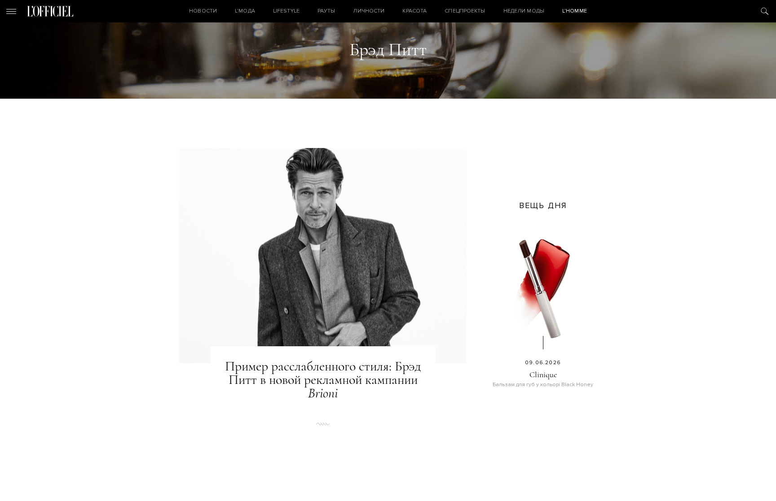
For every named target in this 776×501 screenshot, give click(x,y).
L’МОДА (245, 11)
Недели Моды (523, 11)
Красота (414, 11)
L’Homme (574, 11)
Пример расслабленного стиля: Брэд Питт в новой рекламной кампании (323, 380)
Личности (368, 11)
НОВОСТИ (203, 11)
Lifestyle (286, 11)
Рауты (326, 11)
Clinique (543, 374)
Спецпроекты (465, 11)
